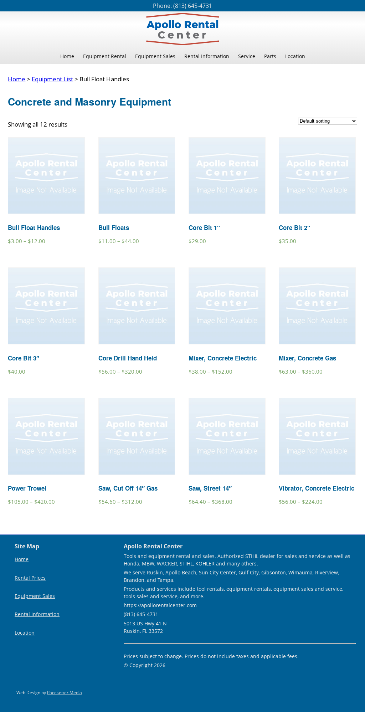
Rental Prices (30, 577)
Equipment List (52, 79)
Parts (270, 56)
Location (295, 56)
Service (246, 56)
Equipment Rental (104, 56)
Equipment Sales (155, 56)
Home (67, 56)
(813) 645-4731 (192, 6)
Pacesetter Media (64, 693)
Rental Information (206, 56)
